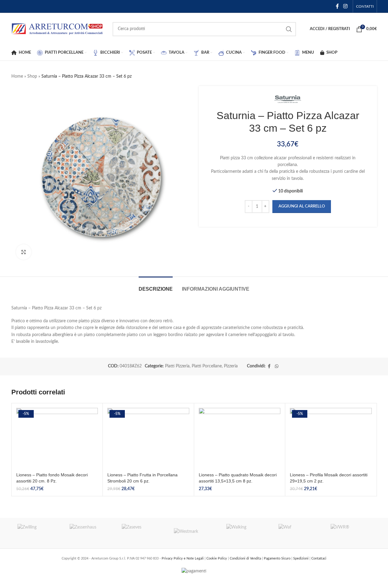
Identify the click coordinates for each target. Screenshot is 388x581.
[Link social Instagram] (345, 6)
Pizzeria (231, 366)
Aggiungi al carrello (302, 206)
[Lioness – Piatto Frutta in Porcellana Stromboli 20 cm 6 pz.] (148, 438)
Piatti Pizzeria (177, 366)
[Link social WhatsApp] (276, 366)
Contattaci (318, 558)
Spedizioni (301, 558)
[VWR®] (351, 533)
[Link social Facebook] (337, 6)
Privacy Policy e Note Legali (183, 558)
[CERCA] (289, 29)
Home (17, 76)
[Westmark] (194, 533)
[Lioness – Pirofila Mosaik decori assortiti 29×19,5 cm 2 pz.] (331, 438)
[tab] (156, 286)
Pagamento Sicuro (277, 558)
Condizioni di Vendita (246, 558)
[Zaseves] (142, 533)
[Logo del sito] (57, 29)
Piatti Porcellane (207, 366)
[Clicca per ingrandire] (23, 252)
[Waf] (298, 533)
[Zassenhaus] (89, 533)
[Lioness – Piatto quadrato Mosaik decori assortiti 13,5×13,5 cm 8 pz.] (240, 438)
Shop (32, 76)
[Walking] (246, 533)
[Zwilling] (37, 533)
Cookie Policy (217, 558)
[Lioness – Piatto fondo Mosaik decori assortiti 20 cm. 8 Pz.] (57, 438)
